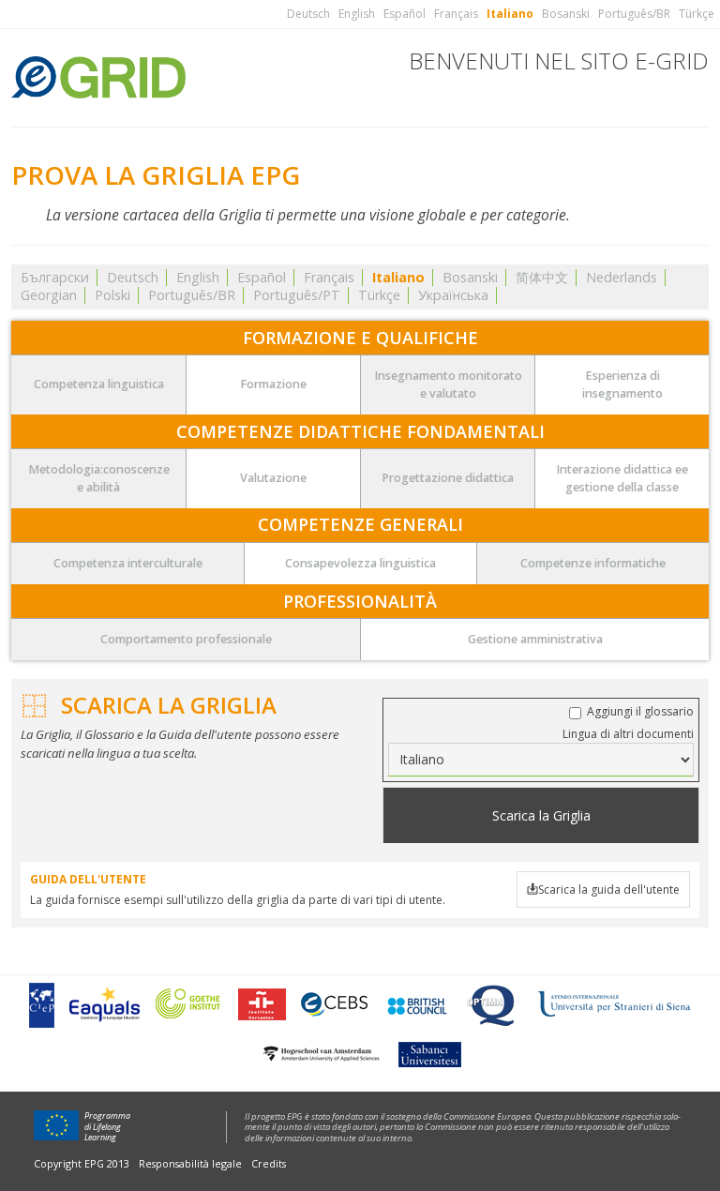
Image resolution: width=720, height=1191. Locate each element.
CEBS (334, 1004)
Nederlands (621, 277)
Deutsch (308, 14)
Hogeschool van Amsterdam (321, 1053)
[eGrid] (98, 74)
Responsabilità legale (190, 1163)
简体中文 (542, 277)
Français (456, 14)
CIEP (41, 1004)
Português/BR (634, 14)
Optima (492, 1005)
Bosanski (566, 14)
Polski (112, 295)
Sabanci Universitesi (428, 1053)
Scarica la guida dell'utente (609, 889)
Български (55, 277)
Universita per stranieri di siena (614, 1004)
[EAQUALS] (104, 1004)
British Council (416, 1004)
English (356, 14)
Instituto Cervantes (262, 1004)
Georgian (49, 295)
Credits (268, 1163)
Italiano (510, 14)
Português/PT (296, 295)
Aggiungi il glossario (640, 711)
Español (404, 14)
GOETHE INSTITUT (189, 1005)
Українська (453, 295)
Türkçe (696, 14)
